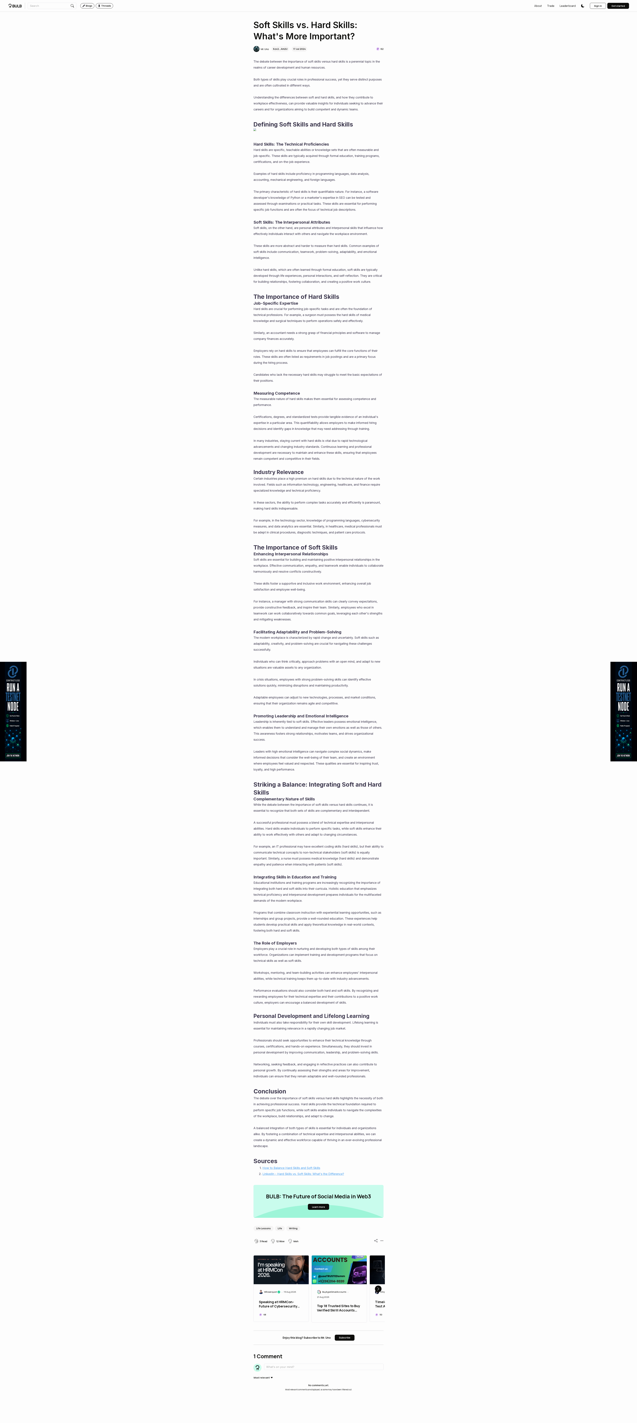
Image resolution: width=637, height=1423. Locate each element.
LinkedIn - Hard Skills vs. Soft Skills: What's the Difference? (303, 1174)
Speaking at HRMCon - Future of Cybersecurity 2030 (278, 1304)
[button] (538, 6)
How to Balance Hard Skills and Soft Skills (291, 1168)
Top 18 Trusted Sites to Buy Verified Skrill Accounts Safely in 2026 (338, 1308)
